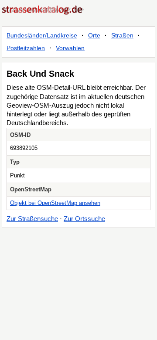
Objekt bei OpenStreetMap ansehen (55, 203)
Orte (94, 35)
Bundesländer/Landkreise (42, 35)
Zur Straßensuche (32, 218)
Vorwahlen (70, 47)
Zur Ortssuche (84, 218)
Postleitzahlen (26, 47)
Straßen (122, 35)
